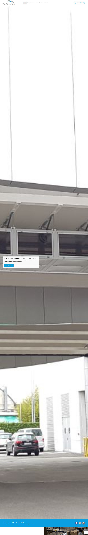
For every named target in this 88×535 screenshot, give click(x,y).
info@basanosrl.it (30, 524)
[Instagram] (79, 523)
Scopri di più (9, 265)
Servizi (36, 3)
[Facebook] (76, 523)
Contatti (46, 3)
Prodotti (41, 3)
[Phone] (83, 523)
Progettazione (30, 3)
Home (24, 3)
